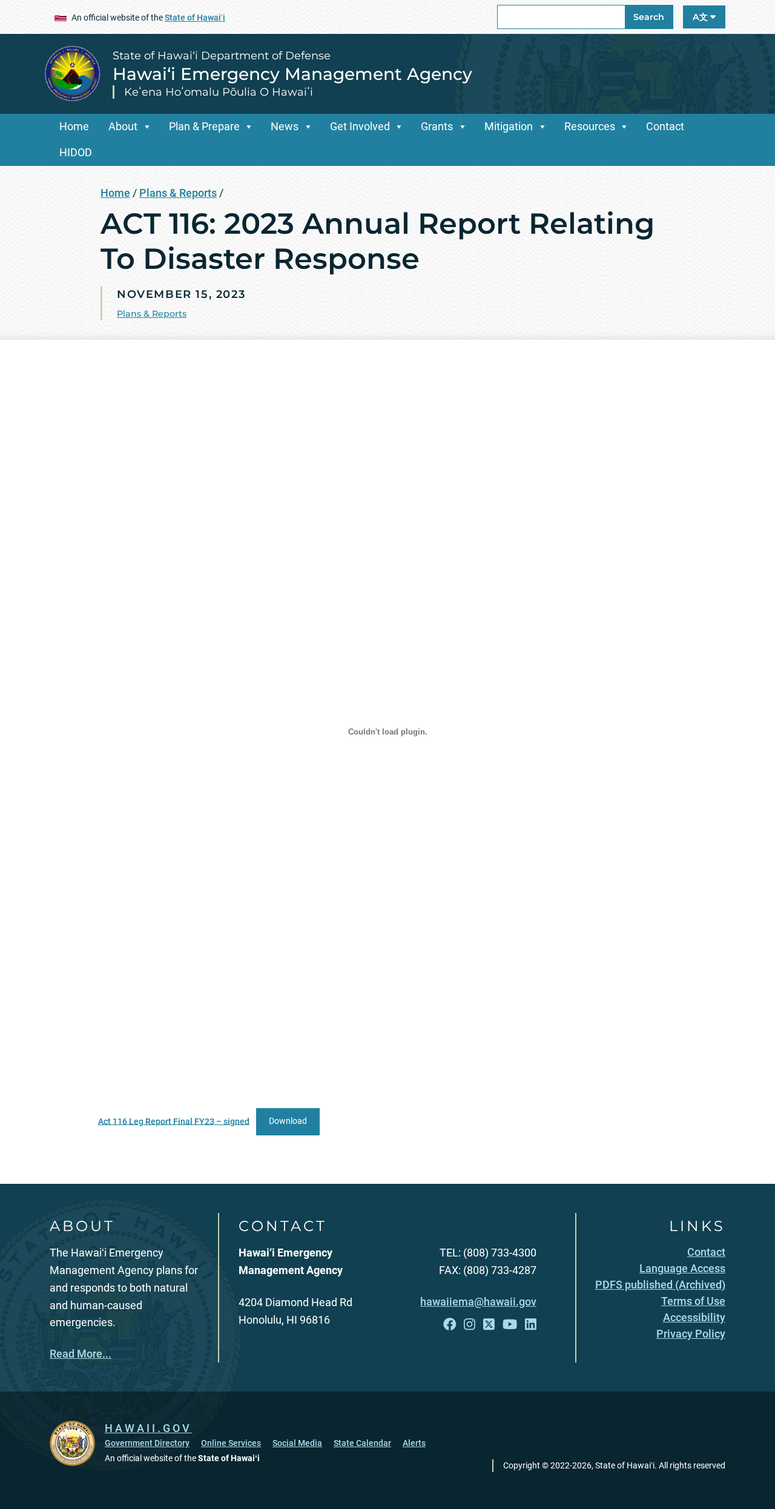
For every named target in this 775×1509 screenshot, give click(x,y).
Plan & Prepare (204, 126)
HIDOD (75, 152)
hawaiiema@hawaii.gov (478, 1301)
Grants (437, 126)
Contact (665, 126)
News (284, 126)
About (122, 126)
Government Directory (147, 1443)
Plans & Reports (178, 193)
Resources (589, 126)
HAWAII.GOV (148, 1428)
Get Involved (360, 126)
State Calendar (362, 1443)
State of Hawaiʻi (195, 17)
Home (74, 126)
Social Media (297, 1443)
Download (288, 1121)
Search (648, 17)
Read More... (80, 1353)
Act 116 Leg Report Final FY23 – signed (173, 1121)
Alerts (414, 1443)
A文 (701, 17)
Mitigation (508, 126)
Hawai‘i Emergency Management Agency (292, 74)
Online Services (231, 1443)
